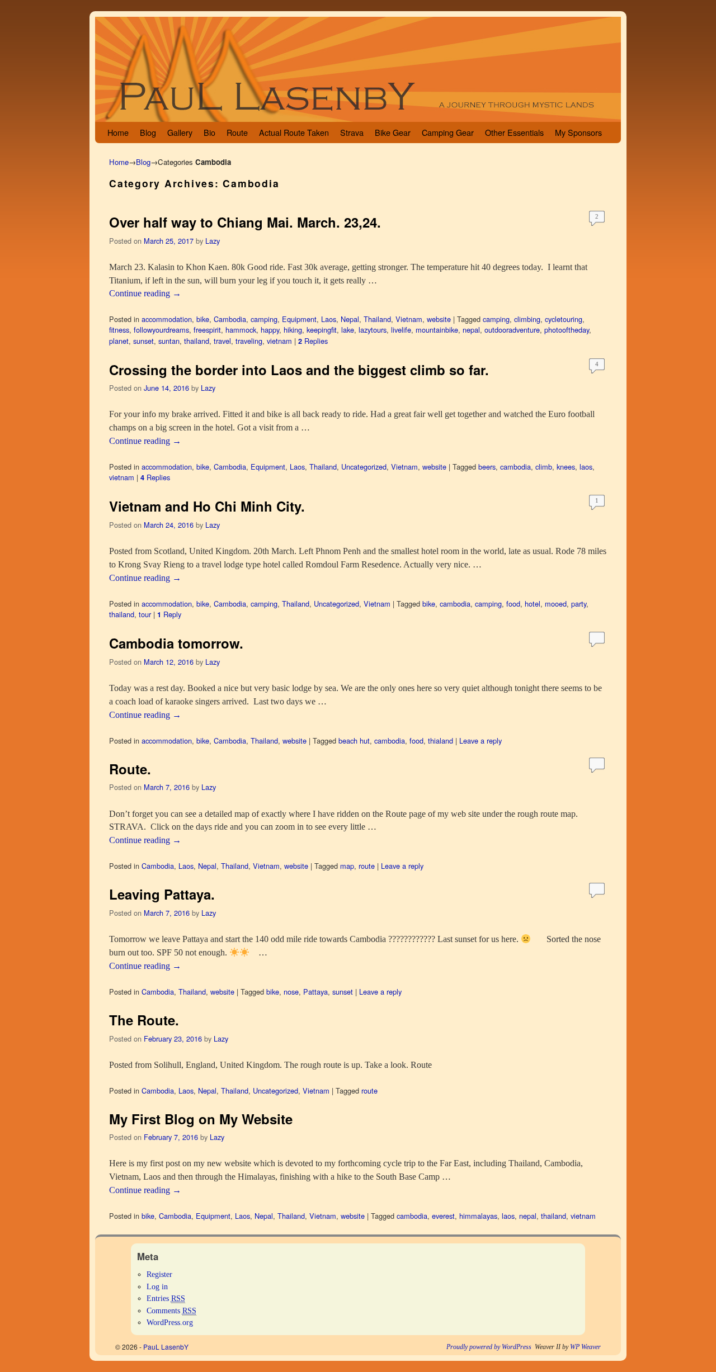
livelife (401, 329)
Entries (166, 1298)
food (513, 603)
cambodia (515, 466)
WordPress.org (170, 1322)
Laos (328, 319)
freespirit (207, 329)
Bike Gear (393, 132)
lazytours (373, 329)
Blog (148, 132)
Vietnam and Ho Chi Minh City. (207, 505)
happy (270, 329)
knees (566, 466)
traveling (248, 340)
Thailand (377, 319)
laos (586, 466)
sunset (143, 340)
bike (202, 319)
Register (159, 1274)
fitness (119, 329)
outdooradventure (512, 329)
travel (222, 340)
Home (118, 132)
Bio (209, 132)
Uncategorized (364, 466)
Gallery (179, 132)
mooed (556, 603)
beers (487, 466)
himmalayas (478, 1215)
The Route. (146, 1019)
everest (443, 1215)
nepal (471, 329)
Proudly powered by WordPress (488, 1347)
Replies (313, 340)
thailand (196, 340)
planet (119, 340)
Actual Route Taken (294, 132)
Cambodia (230, 319)
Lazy (212, 240)
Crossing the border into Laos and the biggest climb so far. (301, 369)
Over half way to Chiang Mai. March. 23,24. (245, 221)
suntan (169, 340)
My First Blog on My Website (201, 1118)
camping (264, 319)
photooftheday (566, 329)
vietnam (279, 340)
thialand (440, 740)
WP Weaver (585, 1347)
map (347, 865)
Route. (132, 768)
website (439, 319)
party (578, 603)
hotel (532, 603)
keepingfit (322, 329)
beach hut (354, 740)
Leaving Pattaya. (164, 893)
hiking (293, 329)
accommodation (167, 319)
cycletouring (563, 319)
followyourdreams (161, 329)
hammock (240, 329)
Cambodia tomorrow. (176, 642)
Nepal (350, 319)
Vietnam (408, 319)
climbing (527, 319)
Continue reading (145, 293)
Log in (157, 1286)
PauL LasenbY (166, 1346)
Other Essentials (514, 132)
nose (291, 991)
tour (145, 614)
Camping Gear (448, 132)
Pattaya (315, 991)
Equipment (299, 319)
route (367, 865)
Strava (352, 132)
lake (347, 329)
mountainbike (437, 329)
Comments (171, 1310)
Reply (169, 614)
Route (237, 132)
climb (543, 466)
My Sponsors (578, 132)
